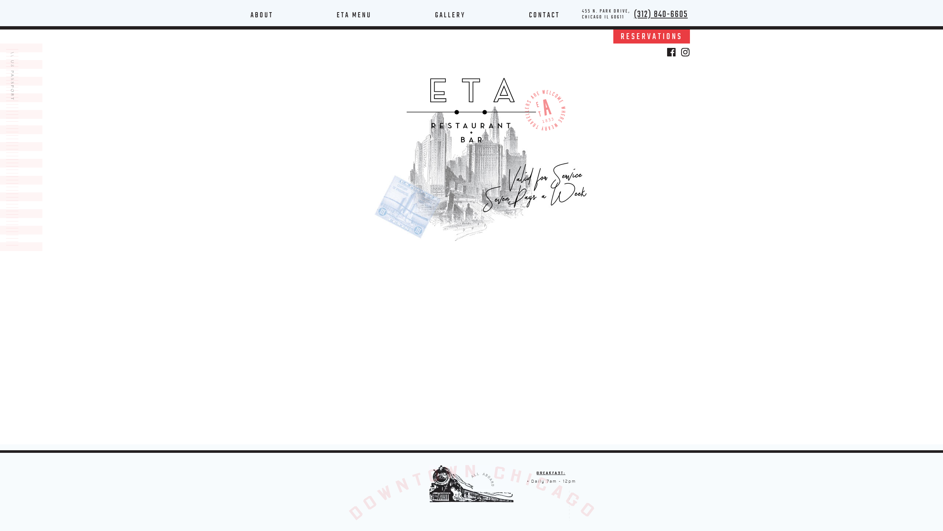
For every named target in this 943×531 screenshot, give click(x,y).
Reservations (652, 36)
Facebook (671, 52)
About (261, 15)
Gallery (450, 15)
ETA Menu (354, 15)
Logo (471, 110)
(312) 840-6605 (661, 14)
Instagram (685, 52)
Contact (544, 15)
